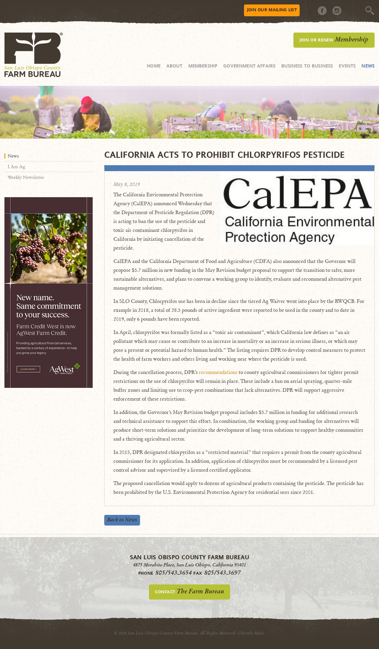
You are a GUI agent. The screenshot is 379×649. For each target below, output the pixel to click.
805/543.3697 (222, 572)
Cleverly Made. (251, 633)
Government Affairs (249, 65)
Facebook (322, 10)
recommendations (218, 372)
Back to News (122, 520)
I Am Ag (16, 166)
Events (347, 65)
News (368, 65)
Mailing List (272, 10)
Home (153, 65)
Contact (189, 591)
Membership (203, 65)
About (174, 65)
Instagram (337, 10)
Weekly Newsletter (26, 177)
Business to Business (307, 65)
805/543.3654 (173, 572)
